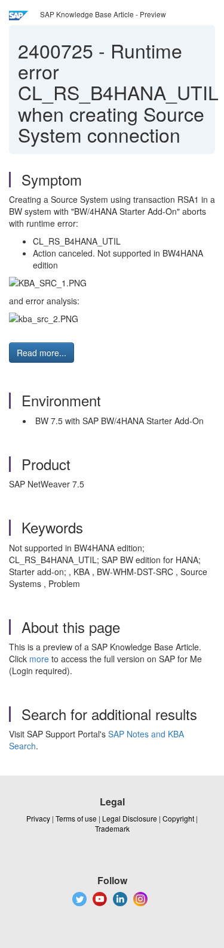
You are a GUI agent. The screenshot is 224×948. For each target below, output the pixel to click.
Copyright (178, 818)
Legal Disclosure (129, 818)
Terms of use (76, 818)
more (39, 659)
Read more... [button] (41, 353)
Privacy (38, 818)
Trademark (112, 828)
